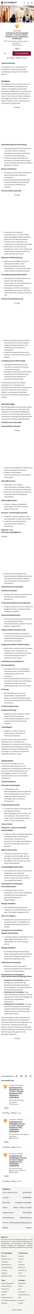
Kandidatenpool (6, 1264)
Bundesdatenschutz (24, 1294)
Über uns (20, 1286)
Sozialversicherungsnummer (9, 1300)
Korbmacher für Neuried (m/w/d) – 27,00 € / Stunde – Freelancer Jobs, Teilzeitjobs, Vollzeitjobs (16, 1092)
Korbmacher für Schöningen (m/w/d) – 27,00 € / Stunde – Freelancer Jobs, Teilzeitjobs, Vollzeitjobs (18, 1161)
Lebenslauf (21, 1264)
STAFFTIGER (17, 31)
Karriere (3, 1294)
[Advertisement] (17, 125)
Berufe (20, 1262)
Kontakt (20, 1303)
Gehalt (20, 1273)
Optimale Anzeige (6, 1286)
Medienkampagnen (6, 1276)
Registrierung (22, 1283)
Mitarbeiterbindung (6, 1297)
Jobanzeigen (5, 1262)
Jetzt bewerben (22, 53)
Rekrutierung (5, 1289)
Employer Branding (6, 1267)
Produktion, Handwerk (16, 1085)
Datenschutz (22, 1292)
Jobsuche (21, 1259)
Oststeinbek (26, 1197)
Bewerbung (21, 1267)
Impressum (21, 1300)
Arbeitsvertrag (22, 1270)
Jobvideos (4, 1270)
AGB (19, 1297)
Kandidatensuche (6, 1259)
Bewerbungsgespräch (7, 1283)
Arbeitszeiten (22, 1276)
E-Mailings (4, 1273)
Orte (19, 1289)
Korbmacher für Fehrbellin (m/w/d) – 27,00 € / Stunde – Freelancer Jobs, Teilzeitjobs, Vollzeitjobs (17, 1126)
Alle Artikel (4, 1303)
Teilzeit (17, 48)
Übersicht (4, 1256)
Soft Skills (4, 1292)
